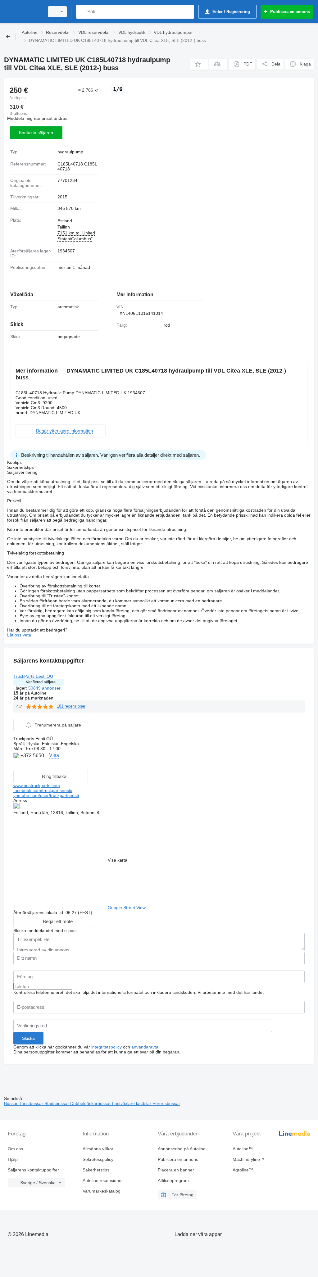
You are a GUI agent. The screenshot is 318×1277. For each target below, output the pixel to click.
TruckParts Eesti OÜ (33, 676)
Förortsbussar (166, 1103)
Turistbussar (31, 1103)
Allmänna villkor (98, 1148)
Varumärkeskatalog (101, 1191)
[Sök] (82, 12)
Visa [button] (54, 755)
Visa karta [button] (117, 860)
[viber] (24, 764)
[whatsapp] (16, 764)
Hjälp (13, 1159)
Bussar (11, 1103)
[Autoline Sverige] (23, 12)
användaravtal (145, 1046)
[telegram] (31, 764)
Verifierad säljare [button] (41, 682)
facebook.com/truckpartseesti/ (42, 790)
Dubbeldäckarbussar (91, 1103)
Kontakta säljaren (36, 132)
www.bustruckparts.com (36, 785)
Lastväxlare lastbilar (132, 1103)
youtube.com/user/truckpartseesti (46, 795)
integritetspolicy (106, 1046)
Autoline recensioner (103, 1180)
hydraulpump (70, 151)
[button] (199, 64)
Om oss (15, 1148)
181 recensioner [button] (71, 706)
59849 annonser (44, 688)
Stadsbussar (57, 1103)
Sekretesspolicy (98, 1159)
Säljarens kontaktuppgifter (33, 1169)
